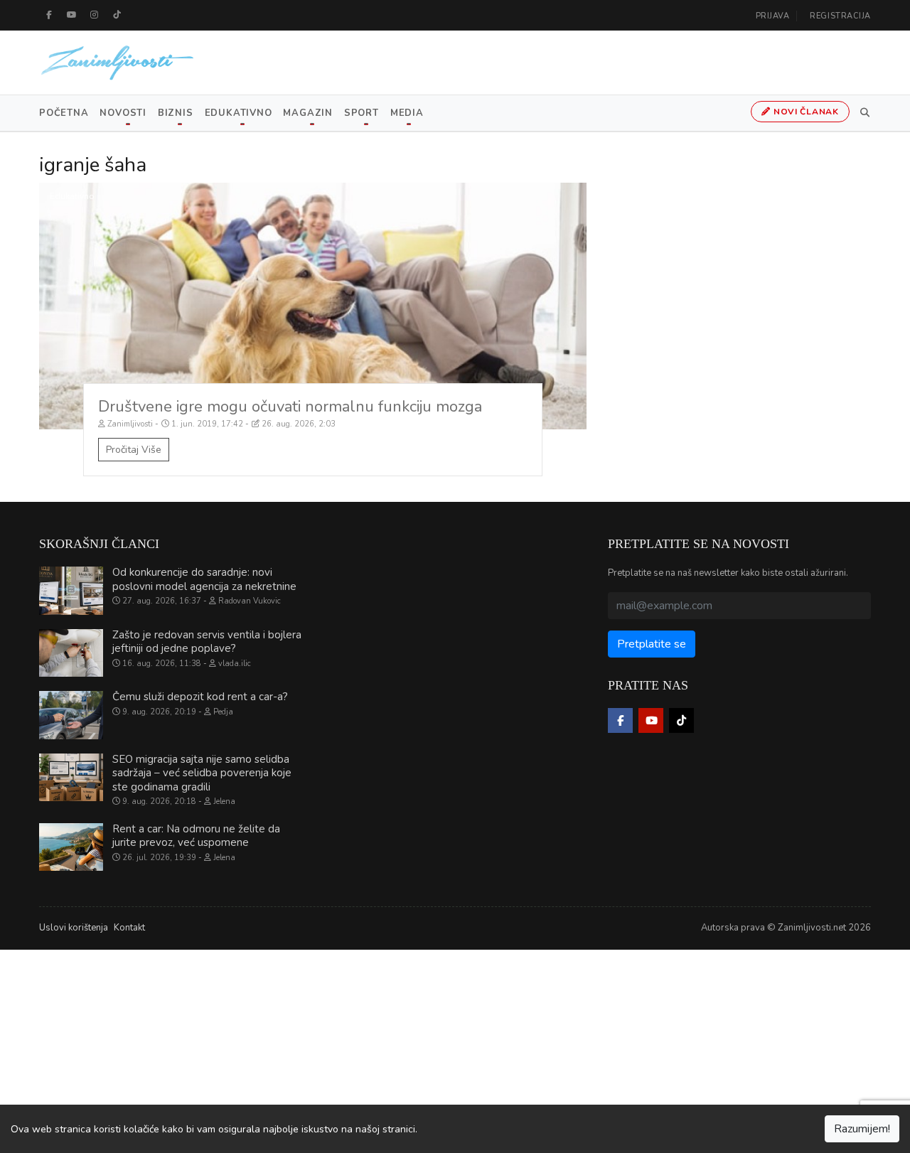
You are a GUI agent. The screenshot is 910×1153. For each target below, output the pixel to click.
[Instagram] (95, 15)
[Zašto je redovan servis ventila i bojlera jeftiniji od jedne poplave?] (71, 653)
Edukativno (72, 196)
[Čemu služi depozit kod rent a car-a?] (71, 715)
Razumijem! (862, 1129)
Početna (63, 113)
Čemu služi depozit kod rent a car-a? (200, 697)
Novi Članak (805, 111)
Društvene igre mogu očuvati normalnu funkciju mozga (290, 406)
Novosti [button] (123, 113)
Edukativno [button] (238, 113)
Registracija (840, 16)
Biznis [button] (175, 113)
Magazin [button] (307, 113)
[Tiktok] (117, 15)
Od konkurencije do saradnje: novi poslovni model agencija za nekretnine (204, 579)
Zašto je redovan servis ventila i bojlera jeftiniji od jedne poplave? (206, 642)
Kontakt (129, 927)
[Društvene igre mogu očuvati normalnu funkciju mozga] (313, 306)
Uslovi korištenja (73, 927)
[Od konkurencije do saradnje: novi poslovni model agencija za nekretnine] (71, 591)
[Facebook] (49, 15)
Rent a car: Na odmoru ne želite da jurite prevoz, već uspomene (196, 836)
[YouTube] (72, 15)
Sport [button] (361, 113)
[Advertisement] (426, 1049)
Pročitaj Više (133, 449)
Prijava (773, 16)
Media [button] (407, 113)
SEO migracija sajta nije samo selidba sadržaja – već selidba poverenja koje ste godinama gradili (201, 773)
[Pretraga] (862, 113)
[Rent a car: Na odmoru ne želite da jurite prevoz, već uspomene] (71, 847)
